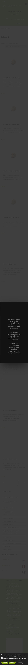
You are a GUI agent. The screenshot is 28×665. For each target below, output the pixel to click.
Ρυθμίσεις (20, 662)
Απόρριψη (12, 662)
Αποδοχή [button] (5, 662)
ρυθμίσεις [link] (19, 660)
